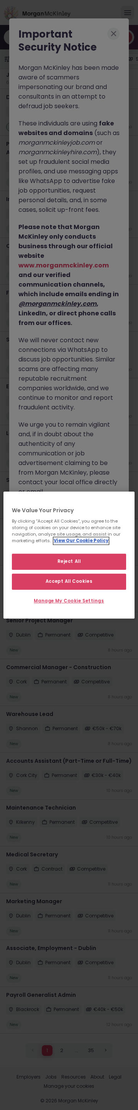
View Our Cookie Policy (81, 541)
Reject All (69, 562)
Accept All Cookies (69, 581)
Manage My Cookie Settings (69, 601)
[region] (69, 555)
